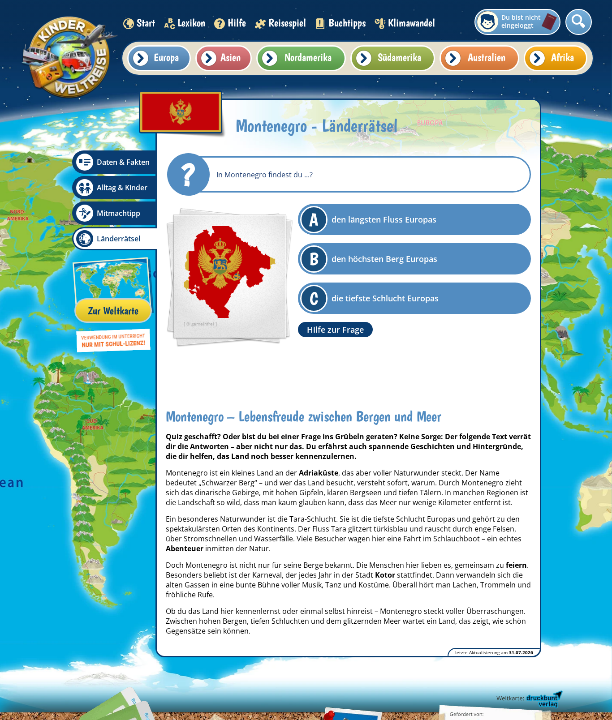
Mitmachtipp (118, 213)
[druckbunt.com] (529, 700)
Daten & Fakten (123, 162)
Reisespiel (287, 22)
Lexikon (191, 22)
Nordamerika (308, 57)
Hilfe (237, 22)
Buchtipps (347, 22)
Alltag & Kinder (122, 188)
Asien (230, 57)
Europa (166, 57)
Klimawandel (411, 22)
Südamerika (399, 57)
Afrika (562, 57)
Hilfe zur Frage (335, 329)
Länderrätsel (118, 239)
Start (146, 22)
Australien (486, 57)
